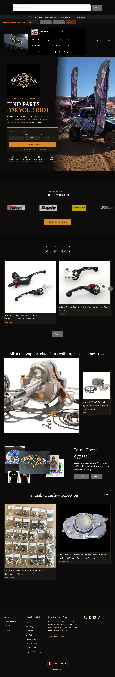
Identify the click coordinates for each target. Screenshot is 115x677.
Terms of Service (10, 622)
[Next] (110, 288)
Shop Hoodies (81, 476)
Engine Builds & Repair (34, 652)
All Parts (29, 635)
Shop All (96, 476)
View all (57, 334)
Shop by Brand (31, 643)
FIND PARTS (71, 22)
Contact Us (30, 631)
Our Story (29, 627)
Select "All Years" (33, 149)
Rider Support (31, 648)
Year (10, 134)
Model (43, 134)
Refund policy (9, 626)
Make (27, 134)
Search (97, 7)
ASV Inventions (57, 251)
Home (28, 622)
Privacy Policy (9, 630)
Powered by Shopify (57, 669)
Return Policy (31, 639)
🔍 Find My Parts (32, 144)
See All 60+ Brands (57, 222)
